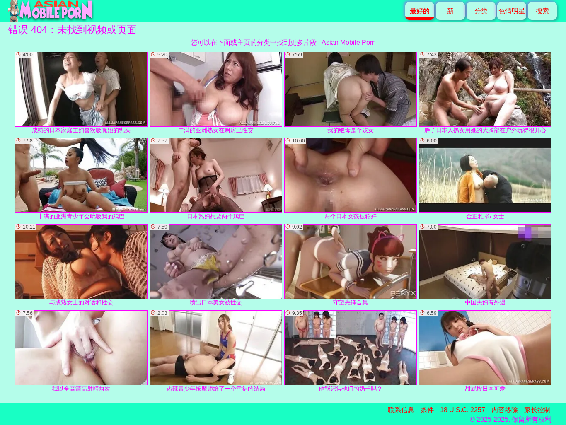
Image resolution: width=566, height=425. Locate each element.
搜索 (542, 10)
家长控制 (537, 409)
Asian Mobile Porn (349, 42)
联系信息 (401, 409)
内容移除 (504, 409)
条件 (427, 409)
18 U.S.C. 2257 (462, 409)
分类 (481, 10)
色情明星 (511, 10)
